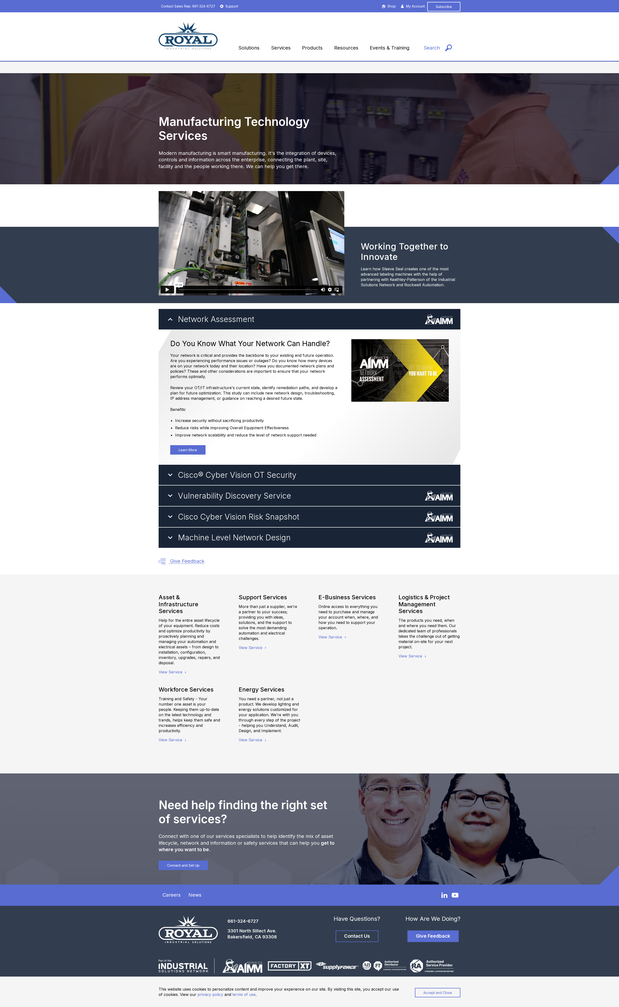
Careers (171, 895)
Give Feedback (186, 561)
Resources (346, 48)
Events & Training (389, 48)
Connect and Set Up (183, 865)
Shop (391, 6)
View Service (171, 672)
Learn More (188, 450)
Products (312, 48)
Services (281, 48)
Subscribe (444, 7)
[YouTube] (455, 895)
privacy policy (210, 994)
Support (231, 6)
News (194, 895)
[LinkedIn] (444, 895)
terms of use (244, 994)
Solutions (248, 48)
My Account (415, 6)
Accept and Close (437, 993)
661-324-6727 (243, 921)
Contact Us (357, 936)
